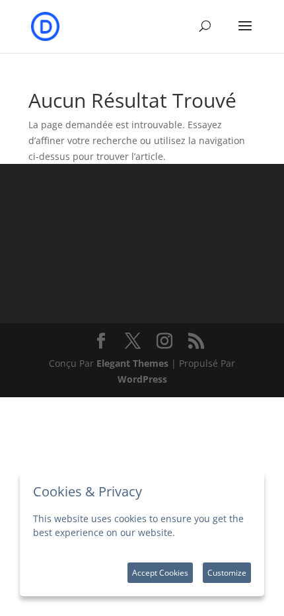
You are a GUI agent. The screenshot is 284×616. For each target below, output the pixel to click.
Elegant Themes (132, 363)
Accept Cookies (160, 572)
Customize (226, 572)
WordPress (142, 379)
